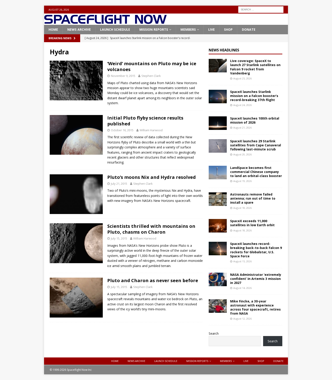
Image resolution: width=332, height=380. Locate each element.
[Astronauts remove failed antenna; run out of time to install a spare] (218, 199)
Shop (228, 29)
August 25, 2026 (242, 78)
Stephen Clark (151, 76)
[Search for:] (260, 9)
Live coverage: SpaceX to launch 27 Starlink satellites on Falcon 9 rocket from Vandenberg (255, 67)
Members (188, 29)
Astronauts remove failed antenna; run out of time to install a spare (252, 198)
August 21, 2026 (242, 127)
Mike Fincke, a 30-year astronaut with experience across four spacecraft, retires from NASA (255, 307)
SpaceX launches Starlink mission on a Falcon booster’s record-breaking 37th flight (254, 96)
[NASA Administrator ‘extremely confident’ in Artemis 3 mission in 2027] (218, 279)
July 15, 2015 (119, 238)
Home (53, 29)
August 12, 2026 (242, 318)
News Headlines (224, 50)
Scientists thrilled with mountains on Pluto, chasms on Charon (151, 229)
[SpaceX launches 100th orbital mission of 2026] (218, 123)
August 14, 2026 (242, 288)
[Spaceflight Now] (105, 22)
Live (211, 29)
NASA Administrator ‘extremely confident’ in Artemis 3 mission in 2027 (255, 278)
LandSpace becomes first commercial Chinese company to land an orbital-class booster (256, 172)
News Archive (79, 29)
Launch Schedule (115, 29)
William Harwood (151, 130)
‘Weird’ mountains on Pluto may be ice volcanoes (151, 66)
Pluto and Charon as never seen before (152, 280)
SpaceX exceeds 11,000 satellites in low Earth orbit (252, 223)
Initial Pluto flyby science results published (145, 121)
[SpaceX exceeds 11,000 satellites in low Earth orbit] (218, 226)
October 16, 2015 (122, 130)
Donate (248, 29)
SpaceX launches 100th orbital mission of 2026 (254, 120)
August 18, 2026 (242, 208)
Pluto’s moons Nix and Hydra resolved (151, 177)
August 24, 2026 (242, 105)
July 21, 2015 (119, 184)
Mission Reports (153, 29)
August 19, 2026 (242, 181)
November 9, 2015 (123, 76)
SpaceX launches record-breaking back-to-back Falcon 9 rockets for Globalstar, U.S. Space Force (256, 250)
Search (214, 333)
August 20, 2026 (242, 154)
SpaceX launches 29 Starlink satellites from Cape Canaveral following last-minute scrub (255, 145)
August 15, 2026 (242, 261)
